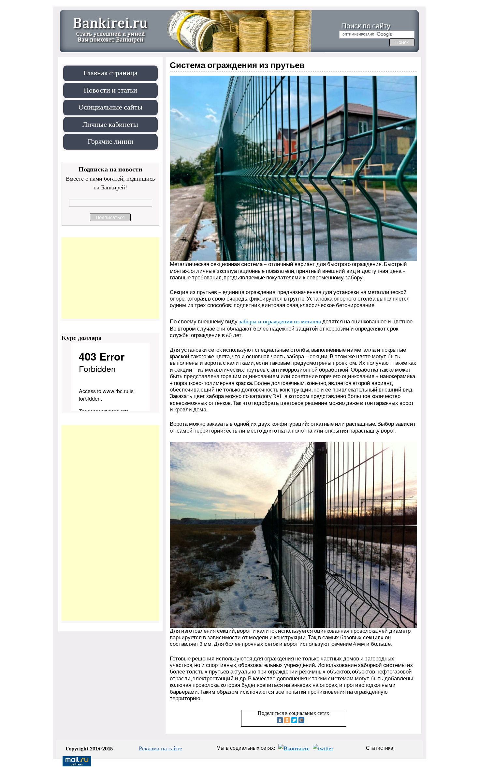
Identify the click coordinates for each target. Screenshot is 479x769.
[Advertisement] (110, 278)
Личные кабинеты (110, 124)
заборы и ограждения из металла (280, 321)
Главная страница (110, 72)
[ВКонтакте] (280, 720)
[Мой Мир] (301, 720)
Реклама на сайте (160, 748)
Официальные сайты (110, 106)
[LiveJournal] (309, 720)
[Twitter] (294, 720)
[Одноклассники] (287, 720)
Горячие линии (110, 141)
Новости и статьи (110, 90)
